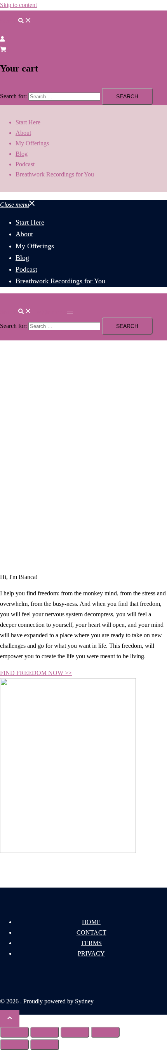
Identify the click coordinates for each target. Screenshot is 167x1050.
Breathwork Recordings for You (55, 174)
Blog (22, 153)
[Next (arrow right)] (44, 1044)
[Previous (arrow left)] (14, 1044)
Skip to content (18, 5)
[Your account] (2, 39)
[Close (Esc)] (105, 1032)
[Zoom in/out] (14, 1032)
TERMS (91, 943)
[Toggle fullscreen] (44, 1032)
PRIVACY (91, 953)
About (23, 132)
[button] (15, 21)
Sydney (84, 1001)
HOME (91, 922)
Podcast (25, 164)
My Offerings (32, 143)
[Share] (75, 1032)
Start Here (28, 122)
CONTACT (91, 932)
